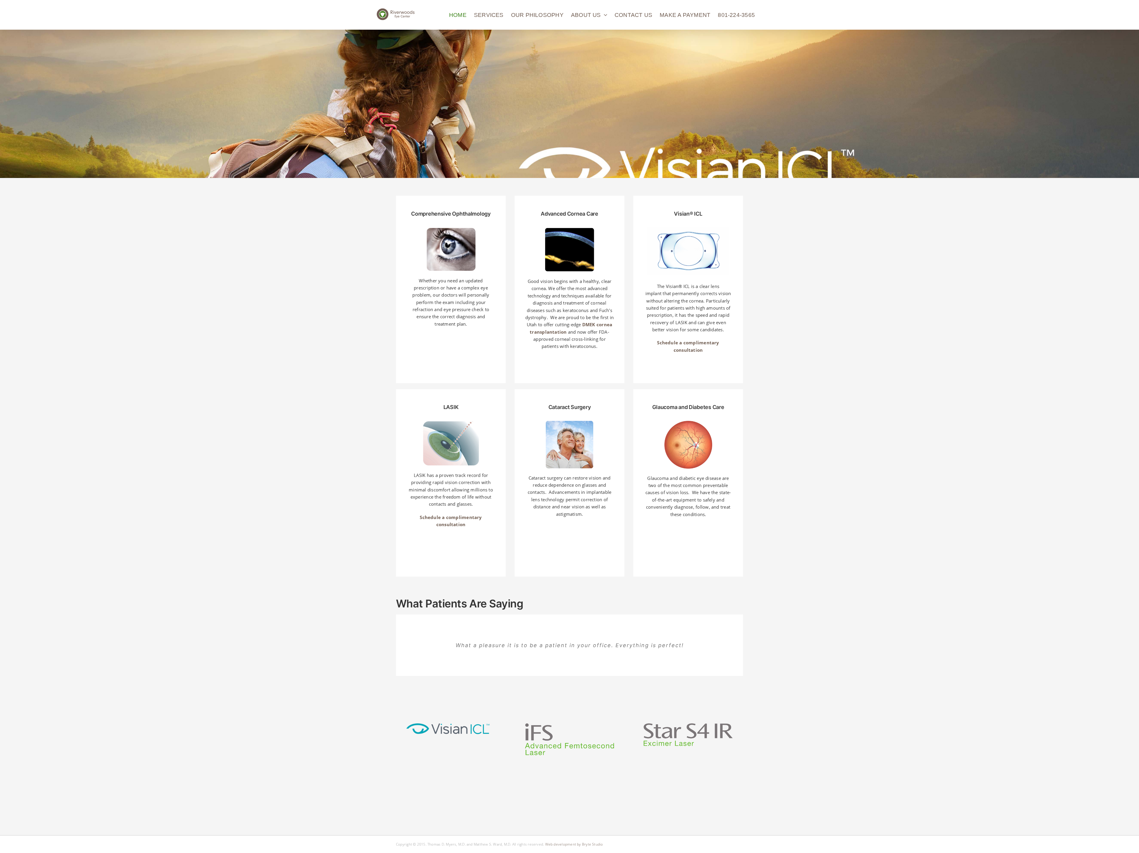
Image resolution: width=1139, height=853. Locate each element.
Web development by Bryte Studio (574, 844)
